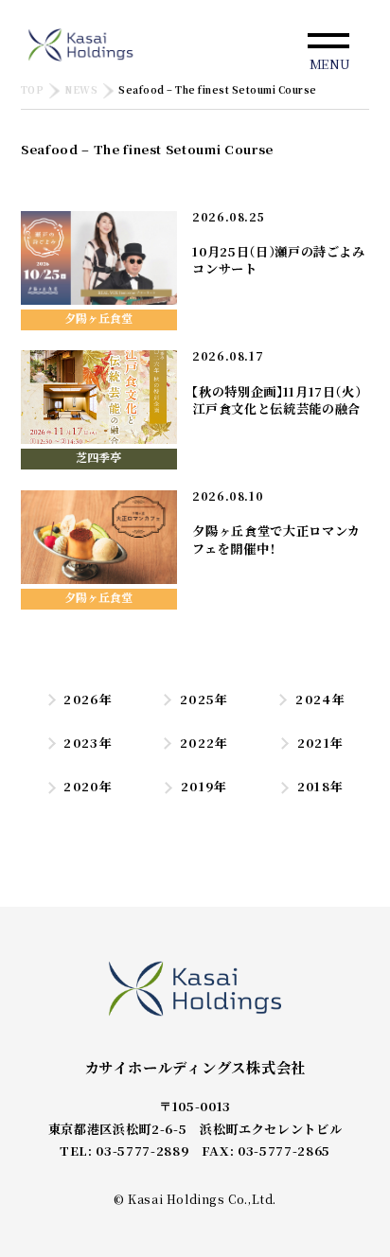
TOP (32, 91)
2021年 (320, 742)
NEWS (81, 91)
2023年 (88, 742)
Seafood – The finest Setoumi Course (217, 91)
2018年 (320, 786)
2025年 (204, 699)
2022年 (204, 742)
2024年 (320, 699)
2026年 (88, 699)
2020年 (88, 786)
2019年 (204, 786)
